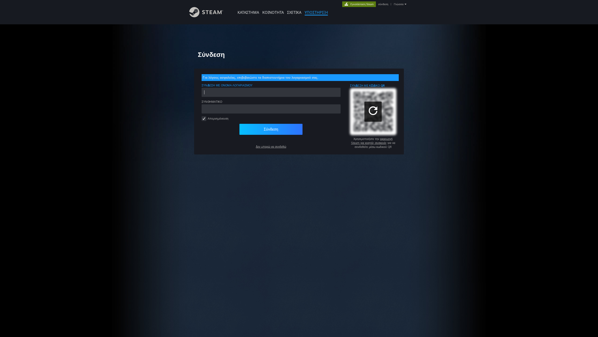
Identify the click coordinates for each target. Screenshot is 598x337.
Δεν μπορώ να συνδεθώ (271, 146)
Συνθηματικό (212, 101)
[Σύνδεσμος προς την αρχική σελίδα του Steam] (206, 16)
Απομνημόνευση (218, 118)
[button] (373, 111)
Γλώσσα (398, 4)
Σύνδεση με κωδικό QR (367, 85)
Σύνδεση (271, 129)
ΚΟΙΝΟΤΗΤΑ (273, 12)
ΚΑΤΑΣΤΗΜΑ (248, 12)
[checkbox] (204, 118)
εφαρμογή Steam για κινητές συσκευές (372, 141)
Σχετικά (294, 12)
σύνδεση (383, 4)
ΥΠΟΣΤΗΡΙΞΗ (316, 12)
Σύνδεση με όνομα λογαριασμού (227, 85)
